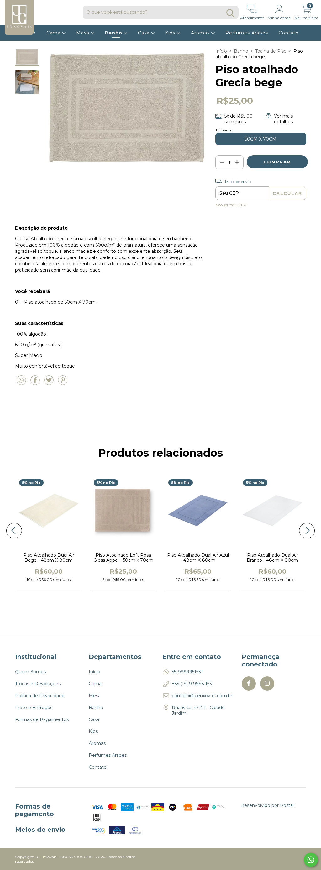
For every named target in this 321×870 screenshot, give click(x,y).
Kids (171, 33)
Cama (54, 33)
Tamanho (224, 130)
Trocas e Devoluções (38, 684)
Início (221, 51)
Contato (289, 33)
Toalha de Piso (271, 51)
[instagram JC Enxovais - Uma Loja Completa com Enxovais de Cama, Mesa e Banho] (267, 683)
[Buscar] (230, 13)
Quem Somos (30, 672)
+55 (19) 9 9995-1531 (193, 684)
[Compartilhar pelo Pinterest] (62, 382)
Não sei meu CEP (230, 205)
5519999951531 (187, 672)
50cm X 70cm (260, 139)
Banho (114, 33)
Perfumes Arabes (246, 33)
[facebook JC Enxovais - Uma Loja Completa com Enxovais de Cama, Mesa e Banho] (249, 683)
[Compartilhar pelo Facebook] (35, 382)
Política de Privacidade (40, 695)
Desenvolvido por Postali (267, 805)
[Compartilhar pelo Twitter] (49, 382)
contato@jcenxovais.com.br (202, 695)
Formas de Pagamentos (42, 719)
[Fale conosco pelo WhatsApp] (311, 860)
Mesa (83, 33)
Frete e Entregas (33, 707)
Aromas (201, 33)
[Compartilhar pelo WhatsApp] (22, 382)
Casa (144, 33)
